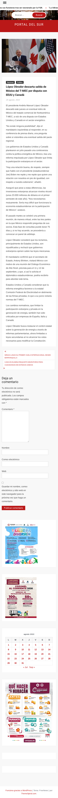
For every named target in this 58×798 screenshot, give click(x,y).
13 (42, 649)
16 (15, 654)
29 (8, 663)
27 (42, 658)
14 (49, 649)
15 (8, 654)
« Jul (25, 667)
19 (36, 654)
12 (36, 649)
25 (29, 658)
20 (42, 654)
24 (23, 658)
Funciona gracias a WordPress (19, 790)
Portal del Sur (29, 24)
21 (49, 654)
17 (23, 654)
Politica (20, 82)
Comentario (8, 409)
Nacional (10, 82)
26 (36, 658)
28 (49, 658)
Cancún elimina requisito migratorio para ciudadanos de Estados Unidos (24, 363)
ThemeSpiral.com (28, 793)
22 (8, 658)
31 (23, 663)
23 (15, 658)
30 (15, 663)
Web (4, 471)
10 (23, 649)
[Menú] (4, 2)
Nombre (5, 448)
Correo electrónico (10, 459)
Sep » (32, 667)
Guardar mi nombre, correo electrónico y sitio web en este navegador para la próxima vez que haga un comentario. (14, 493)
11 (29, 649)
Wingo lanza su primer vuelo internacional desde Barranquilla (28, 356)
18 (29, 654)
